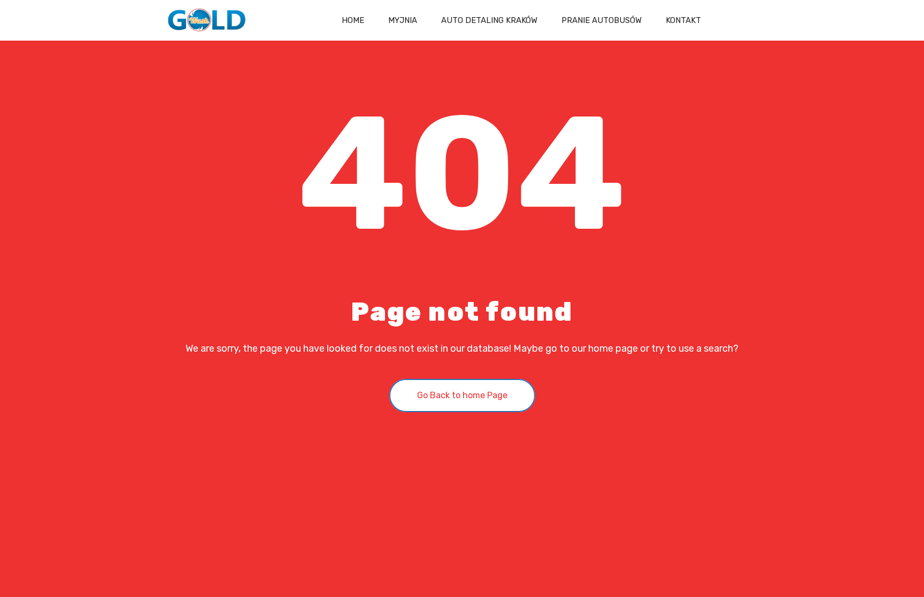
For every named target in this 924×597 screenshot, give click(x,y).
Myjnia (402, 20)
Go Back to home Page (462, 395)
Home (353, 20)
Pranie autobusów (601, 20)
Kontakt (683, 20)
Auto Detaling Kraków (489, 20)
